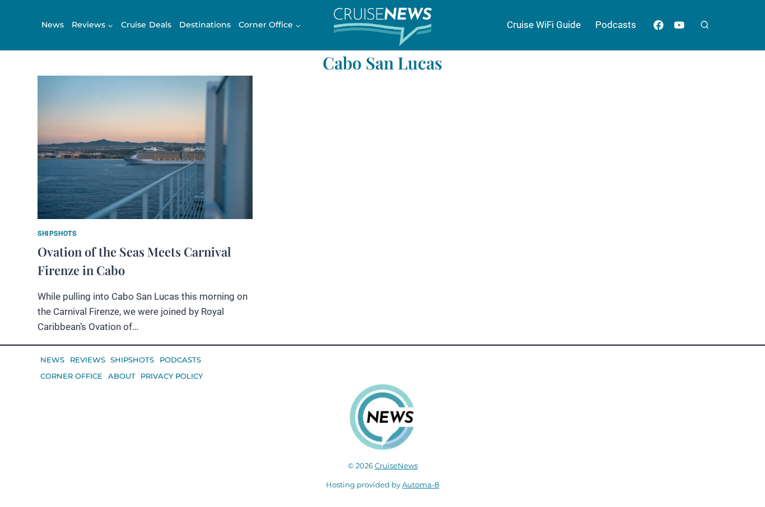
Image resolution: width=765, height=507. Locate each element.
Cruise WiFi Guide (544, 24)
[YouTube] (679, 25)
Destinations (205, 25)
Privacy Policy (172, 375)
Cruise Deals (146, 25)
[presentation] (145, 147)
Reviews (87, 359)
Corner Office (71, 375)
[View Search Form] (704, 25)
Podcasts (615, 24)
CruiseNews (396, 465)
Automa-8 (420, 484)
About (122, 375)
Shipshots (57, 234)
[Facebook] (658, 25)
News (52, 25)
